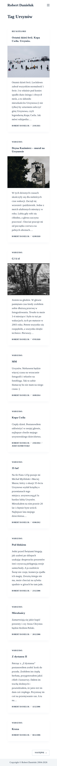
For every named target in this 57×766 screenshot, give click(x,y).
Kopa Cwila (18, 417)
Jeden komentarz (21, 446)
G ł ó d (16, 258)
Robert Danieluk (20, 5)
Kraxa (15, 729)
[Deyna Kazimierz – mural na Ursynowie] (28, 172)
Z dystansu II (19, 656)
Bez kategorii (19, 31)
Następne (39, 753)
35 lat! (15, 468)
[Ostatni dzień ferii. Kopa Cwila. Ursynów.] (28, 61)
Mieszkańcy (18, 612)
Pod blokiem (19, 544)
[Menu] (48, 5)
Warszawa (17, 142)
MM (14, 361)
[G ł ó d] (28, 279)
